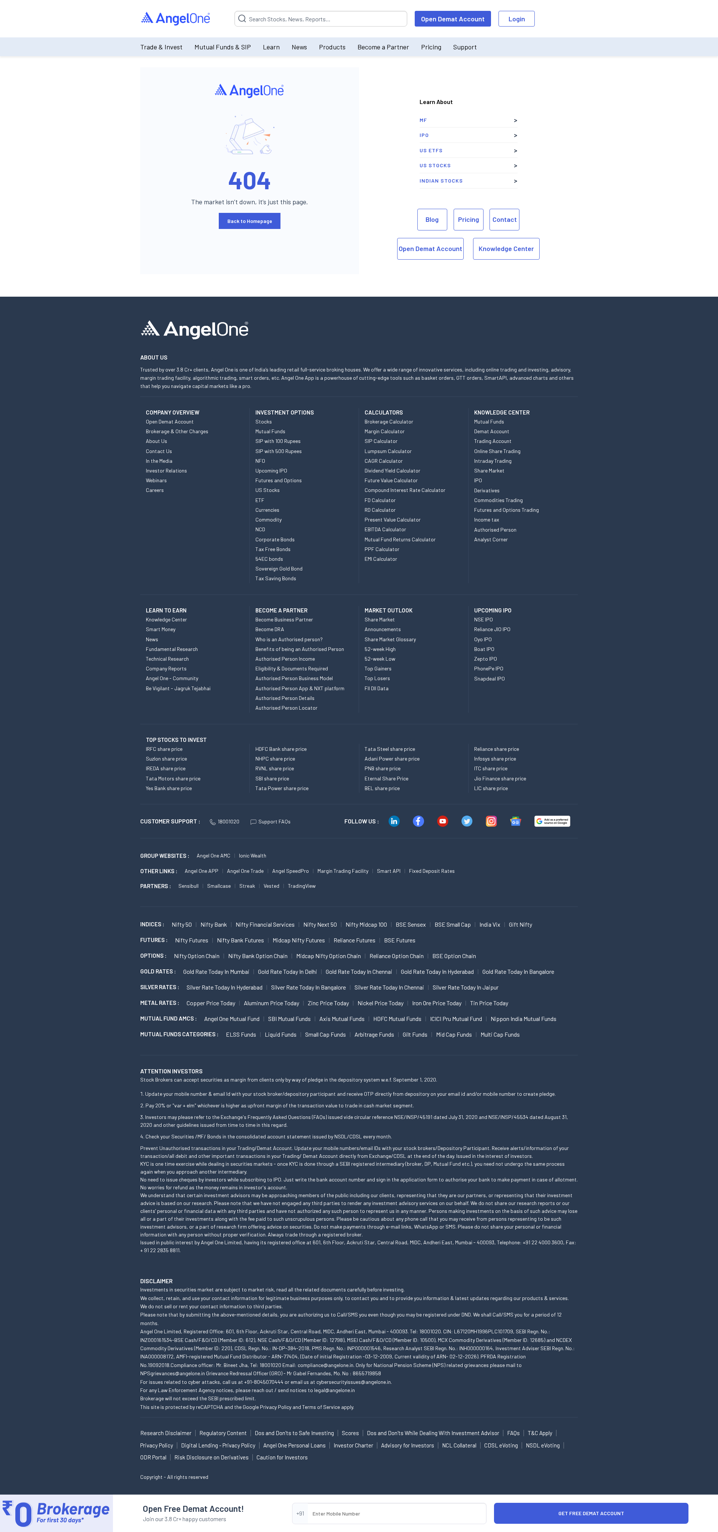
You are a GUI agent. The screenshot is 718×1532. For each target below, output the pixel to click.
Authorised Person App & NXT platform (299, 688)
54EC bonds (269, 559)
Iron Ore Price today (436, 1002)
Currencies (267, 510)
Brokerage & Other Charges (177, 431)
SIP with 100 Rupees (278, 441)
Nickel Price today (381, 1002)
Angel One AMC (213, 855)
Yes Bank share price (169, 788)
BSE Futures (399, 940)
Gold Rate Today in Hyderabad (437, 971)
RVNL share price (274, 768)
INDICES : (152, 924)
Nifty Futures (191, 940)
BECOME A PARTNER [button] (281, 610)
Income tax (486, 519)
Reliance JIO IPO (492, 629)
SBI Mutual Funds (289, 1018)
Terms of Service (321, 1407)
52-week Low (380, 658)
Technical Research (167, 658)
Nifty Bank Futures (240, 940)
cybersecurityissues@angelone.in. (354, 1382)
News (299, 47)
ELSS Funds (241, 1034)
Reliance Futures (354, 940)
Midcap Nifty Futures (299, 940)
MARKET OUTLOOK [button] (388, 610)
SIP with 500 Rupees (278, 451)
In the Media (159, 461)
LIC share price (491, 788)
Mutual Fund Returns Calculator (400, 539)
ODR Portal (153, 1457)
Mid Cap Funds (454, 1034)
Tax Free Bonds (273, 549)
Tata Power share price (282, 788)
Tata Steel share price (390, 749)
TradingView (302, 886)
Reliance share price (496, 749)
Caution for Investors (282, 1457)
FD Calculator (380, 500)
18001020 (228, 821)
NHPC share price (275, 758)
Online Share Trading (497, 451)
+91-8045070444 (263, 1382)
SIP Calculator (381, 441)
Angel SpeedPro (290, 871)
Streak (247, 886)
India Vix (489, 924)
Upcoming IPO (271, 470)
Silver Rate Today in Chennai (389, 987)
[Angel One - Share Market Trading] (176, 18)
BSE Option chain (454, 955)
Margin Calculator (385, 431)
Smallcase (219, 886)
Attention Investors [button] (171, 1070)
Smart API (389, 871)
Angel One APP (201, 871)
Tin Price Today (489, 1002)
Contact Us (159, 451)
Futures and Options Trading (506, 510)
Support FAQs (274, 821)
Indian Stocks (441, 180)
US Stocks (435, 165)
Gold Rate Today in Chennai (359, 971)
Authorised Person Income (285, 658)
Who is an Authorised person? (289, 639)
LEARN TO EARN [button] (166, 610)
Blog (432, 219)
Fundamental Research (172, 649)
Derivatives (487, 490)
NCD (260, 529)
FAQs (513, 1432)
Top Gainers (378, 668)
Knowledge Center (506, 248)
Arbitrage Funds (374, 1034)
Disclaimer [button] (156, 1280)
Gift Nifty (520, 924)
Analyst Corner (491, 539)
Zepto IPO (485, 658)
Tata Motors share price (173, 778)
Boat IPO (484, 649)
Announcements (383, 629)
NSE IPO (483, 619)
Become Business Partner (284, 619)
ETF (259, 500)
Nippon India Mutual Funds (523, 1018)
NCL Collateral (459, 1445)
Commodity (268, 519)
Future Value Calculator (391, 480)
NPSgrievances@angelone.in (172, 1373)
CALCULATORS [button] (384, 412)
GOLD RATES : (158, 971)
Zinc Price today (328, 1002)
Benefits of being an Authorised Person (299, 649)
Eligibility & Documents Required (291, 668)
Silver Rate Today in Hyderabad (225, 987)
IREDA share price (165, 768)
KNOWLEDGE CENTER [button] (502, 412)
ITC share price (490, 768)
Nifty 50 (182, 924)
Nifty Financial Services (265, 924)
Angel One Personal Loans (294, 1445)
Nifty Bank (213, 924)
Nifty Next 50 (320, 924)
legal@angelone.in (334, 1390)
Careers (155, 490)
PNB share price (383, 768)
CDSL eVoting (501, 1445)
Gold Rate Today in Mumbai (216, 971)
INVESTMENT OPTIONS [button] (284, 412)
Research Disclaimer (165, 1432)
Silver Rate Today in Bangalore (308, 987)
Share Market (489, 470)
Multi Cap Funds (500, 1034)
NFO (260, 461)
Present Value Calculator (393, 519)
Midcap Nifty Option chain (328, 955)
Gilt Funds (415, 1034)
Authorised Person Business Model (294, 678)
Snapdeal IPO (489, 678)
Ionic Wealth (252, 855)
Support (465, 47)
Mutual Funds (270, 431)
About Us (156, 441)
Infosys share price (495, 758)
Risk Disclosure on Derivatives (211, 1457)
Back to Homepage (249, 221)
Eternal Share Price (386, 778)
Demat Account (491, 431)
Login (517, 19)
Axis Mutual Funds (342, 1018)
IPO (424, 135)
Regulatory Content (223, 1432)
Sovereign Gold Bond (279, 568)
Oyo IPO (483, 639)
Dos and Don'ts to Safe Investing (294, 1432)
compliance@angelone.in (325, 1365)
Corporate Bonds (275, 539)
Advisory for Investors (407, 1445)
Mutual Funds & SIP (222, 47)
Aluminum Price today (271, 1002)
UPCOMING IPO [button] (493, 610)
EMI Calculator (381, 559)
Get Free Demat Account (591, 1513)
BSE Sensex (411, 924)
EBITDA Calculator (385, 529)
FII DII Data (377, 688)
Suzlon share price (166, 758)
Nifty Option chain (197, 955)
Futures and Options (278, 480)
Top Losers (377, 678)
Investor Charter (353, 1445)
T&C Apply (540, 1432)
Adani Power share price (392, 758)
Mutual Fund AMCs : (168, 1018)
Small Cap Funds (325, 1034)
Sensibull (188, 886)
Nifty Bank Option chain (258, 955)
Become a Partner (383, 47)
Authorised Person (495, 529)
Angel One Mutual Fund (232, 1018)
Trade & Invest (161, 47)
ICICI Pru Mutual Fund (456, 1018)
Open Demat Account (453, 19)
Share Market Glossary (390, 639)
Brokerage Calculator (389, 421)
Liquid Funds (281, 1034)
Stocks (263, 421)
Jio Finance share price (500, 778)
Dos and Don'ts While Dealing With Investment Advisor (433, 1432)
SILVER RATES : (159, 987)
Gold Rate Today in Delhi (287, 971)
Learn (271, 47)
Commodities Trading (498, 500)
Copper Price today (211, 1002)
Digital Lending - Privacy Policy (218, 1445)
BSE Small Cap (453, 924)
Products (332, 47)
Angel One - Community (172, 678)
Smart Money (160, 629)
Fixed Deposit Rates (432, 871)
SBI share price (272, 778)
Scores (350, 1432)
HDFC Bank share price (281, 749)
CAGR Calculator (384, 461)
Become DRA (269, 629)
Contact (505, 219)
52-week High (380, 649)
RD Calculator (380, 510)
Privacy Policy (275, 1407)
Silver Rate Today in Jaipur (465, 987)
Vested (271, 886)
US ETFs (431, 150)
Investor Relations (166, 470)
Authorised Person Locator (286, 707)
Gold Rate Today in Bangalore (518, 971)
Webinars (156, 480)
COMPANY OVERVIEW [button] (172, 412)
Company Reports (166, 668)
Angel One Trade (245, 871)
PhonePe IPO (488, 668)
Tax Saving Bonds (275, 578)
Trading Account (493, 441)
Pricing (431, 47)
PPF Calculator (382, 549)
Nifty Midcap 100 (366, 924)
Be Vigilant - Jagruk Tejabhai (178, 688)
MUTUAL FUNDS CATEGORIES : (179, 1034)
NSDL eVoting (543, 1445)
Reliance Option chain (396, 955)
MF (423, 120)
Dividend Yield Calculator (392, 470)
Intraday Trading (493, 461)
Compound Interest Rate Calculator (405, 490)
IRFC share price (164, 749)
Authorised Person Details (284, 698)
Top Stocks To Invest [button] (176, 739)
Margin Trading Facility (342, 871)
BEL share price (382, 788)
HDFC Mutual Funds (397, 1018)
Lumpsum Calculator (388, 451)
